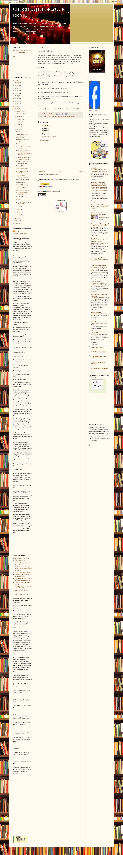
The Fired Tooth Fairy (22, 197)
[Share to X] (64, 114)
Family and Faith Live (48, 116)
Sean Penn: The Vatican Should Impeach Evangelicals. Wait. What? (99, 268)
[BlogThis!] (62, 114)
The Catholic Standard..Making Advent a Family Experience (23, 579)
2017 (16, 90)
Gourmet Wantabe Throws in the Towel (22, 563)
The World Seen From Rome (99, 368)
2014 (16, 98)
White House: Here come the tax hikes (99, 260)
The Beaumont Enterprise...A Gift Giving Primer (23, 575)
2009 (16, 218)
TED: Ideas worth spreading (99, 352)
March (19, 209)
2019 (16, 85)
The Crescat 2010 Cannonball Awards (22, 176)
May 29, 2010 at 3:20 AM (49, 136)
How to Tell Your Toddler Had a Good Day (23, 162)
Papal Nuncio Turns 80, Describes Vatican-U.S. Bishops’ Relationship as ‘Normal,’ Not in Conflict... (99, 242)
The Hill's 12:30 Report (97, 323)
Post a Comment (44, 140)
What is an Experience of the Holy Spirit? (24, 154)
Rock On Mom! (20, 137)
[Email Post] (57, 114)
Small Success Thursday (69, 116)
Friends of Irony (95, 333)
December (20, 111)
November (20, 114)
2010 (16, 109)
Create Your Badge (93, 110)
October (19, 116)
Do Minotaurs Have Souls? (22, 558)
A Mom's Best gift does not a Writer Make (24, 203)
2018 (16, 88)
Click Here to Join (61, 211)
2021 (16, 80)
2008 (16, 221)
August (19, 122)
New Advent (94, 238)
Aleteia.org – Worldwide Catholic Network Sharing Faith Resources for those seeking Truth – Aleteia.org (99, 184)
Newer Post (41, 171)
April (18, 207)
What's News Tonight (97, 347)
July (18, 124)
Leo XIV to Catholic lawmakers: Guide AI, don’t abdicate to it (99, 189)
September (20, 119)
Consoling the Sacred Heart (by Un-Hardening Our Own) (99, 284)
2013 (16, 101)
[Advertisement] (60, 156)
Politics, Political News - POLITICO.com (98, 363)
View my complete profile (20, 234)
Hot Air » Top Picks (97, 258)
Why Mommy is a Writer (21, 594)
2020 (16, 83)
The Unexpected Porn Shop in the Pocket (23, 583)
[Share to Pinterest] (68, 114)
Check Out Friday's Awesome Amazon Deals (98, 314)
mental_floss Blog (96, 312)
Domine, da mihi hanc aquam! (100, 224)
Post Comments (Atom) (51, 174)
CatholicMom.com (96, 282)
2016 (16, 93)
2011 (16, 106)
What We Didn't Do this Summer (21, 591)
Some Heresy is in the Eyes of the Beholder (23, 172)
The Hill (93, 322)
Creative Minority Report (98, 265)
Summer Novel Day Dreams (22, 572)
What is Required (21, 187)
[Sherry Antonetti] (94, 108)
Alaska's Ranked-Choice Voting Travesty (99, 207)
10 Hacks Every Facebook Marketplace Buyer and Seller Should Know (99, 171)
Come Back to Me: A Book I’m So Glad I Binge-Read (100, 298)
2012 (16, 104)
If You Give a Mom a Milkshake (22, 193)
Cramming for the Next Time (22, 140)
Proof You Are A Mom (22, 179)
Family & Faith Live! (21, 561)
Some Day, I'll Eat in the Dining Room (23, 147)
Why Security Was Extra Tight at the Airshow (23, 158)
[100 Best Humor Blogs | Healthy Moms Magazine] (22, 52)
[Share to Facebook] (66, 114)
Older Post (80, 171)
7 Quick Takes (20, 166)
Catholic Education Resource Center (99, 357)
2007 (16, 223)
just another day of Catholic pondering (99, 295)
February (19, 212)
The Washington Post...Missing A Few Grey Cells (23, 587)
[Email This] (60, 114)
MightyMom (46, 126)
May (18, 129)
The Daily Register (96, 213)
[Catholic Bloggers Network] (99, 158)
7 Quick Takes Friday (22, 134)
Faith (17, 144)
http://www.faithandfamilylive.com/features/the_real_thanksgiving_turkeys (23, 568)
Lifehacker (94, 168)
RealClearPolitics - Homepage (99, 205)
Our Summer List (21, 132)
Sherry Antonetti (58, 116)
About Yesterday (20, 182)
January (19, 215)
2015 (16, 96)
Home (60, 171)
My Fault (18, 199)
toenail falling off (95, 334)
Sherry (17, 231)
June (18, 127)
